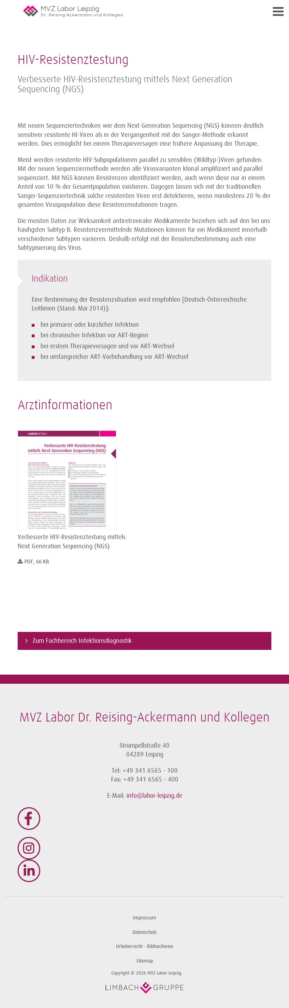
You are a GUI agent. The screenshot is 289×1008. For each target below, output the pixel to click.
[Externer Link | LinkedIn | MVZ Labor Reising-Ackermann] (144, 870)
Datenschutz (145, 932)
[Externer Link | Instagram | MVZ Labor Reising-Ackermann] (144, 848)
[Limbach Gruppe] (144, 988)
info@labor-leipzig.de (154, 795)
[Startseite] (113, 11)
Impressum (144, 918)
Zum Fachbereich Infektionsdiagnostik (81, 640)
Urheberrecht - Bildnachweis (144, 946)
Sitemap (144, 961)
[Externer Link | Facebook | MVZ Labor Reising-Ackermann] (144, 818)
